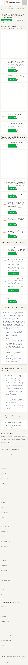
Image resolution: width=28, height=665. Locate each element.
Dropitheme (4, 565)
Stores (7, 6)
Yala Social (3, 585)
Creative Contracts (5, 459)
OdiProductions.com (6, 488)
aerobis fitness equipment (7, 522)
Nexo (2, 463)
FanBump (3, 468)
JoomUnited (4, 650)
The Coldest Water (5, 580)
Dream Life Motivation (6, 635)
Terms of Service (11, 658)
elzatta (3, 502)
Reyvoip (3, 536)
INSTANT (3, 560)
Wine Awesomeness (6, 640)
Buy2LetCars (4, 590)
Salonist (3, 594)
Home (2, 6)
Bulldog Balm (4, 551)
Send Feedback (5, 662)
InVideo (3, 575)
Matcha (3, 645)
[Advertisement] (14, 44)
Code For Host (4, 606)
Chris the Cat (4, 531)
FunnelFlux (4, 497)
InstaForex (3, 616)
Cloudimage (4, 570)
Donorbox (3, 556)
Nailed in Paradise (5, 478)
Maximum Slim (5, 621)
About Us (4, 658)
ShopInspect (4, 493)
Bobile (2, 517)
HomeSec (3, 473)
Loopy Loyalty (4, 507)
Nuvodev (3, 626)
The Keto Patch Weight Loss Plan (9, 454)
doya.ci (3, 483)
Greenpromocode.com (14, 2)
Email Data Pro (5, 631)
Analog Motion (4, 546)
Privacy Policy (21, 658)
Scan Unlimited (5, 526)
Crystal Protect (5, 512)
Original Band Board (6, 541)
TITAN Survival (4, 611)
